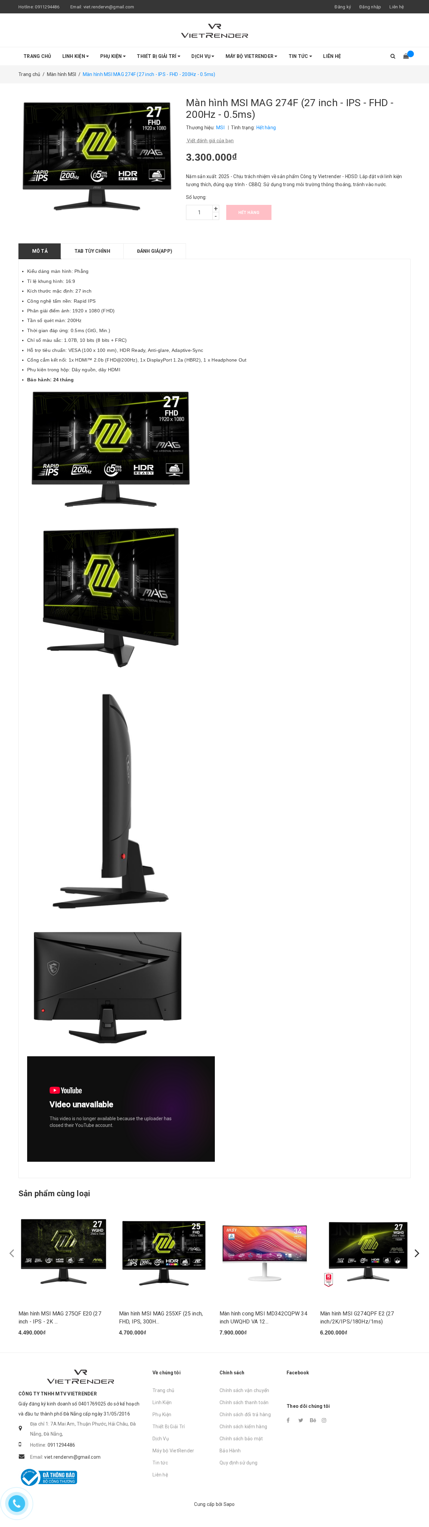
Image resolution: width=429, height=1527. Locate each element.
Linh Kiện (74, 56)
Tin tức (299, 56)
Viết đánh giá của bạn (210, 140)
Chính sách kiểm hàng (243, 1426)
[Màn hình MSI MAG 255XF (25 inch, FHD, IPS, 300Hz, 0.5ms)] (164, 1253)
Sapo (229, 1504)
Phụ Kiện (111, 56)
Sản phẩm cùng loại (54, 1193)
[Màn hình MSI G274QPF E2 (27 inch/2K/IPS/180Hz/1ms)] (365, 1253)
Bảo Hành (230, 1450)
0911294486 (47, 6)
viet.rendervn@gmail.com (108, 6)
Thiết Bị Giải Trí (157, 56)
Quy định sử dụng (238, 1462)
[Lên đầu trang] (417, 1507)
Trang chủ (37, 56)
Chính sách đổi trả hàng (245, 1414)
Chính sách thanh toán (244, 1402)
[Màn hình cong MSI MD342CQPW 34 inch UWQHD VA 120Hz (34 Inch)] (265, 1253)
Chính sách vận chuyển (244, 1390)
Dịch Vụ (201, 56)
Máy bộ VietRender (250, 56)
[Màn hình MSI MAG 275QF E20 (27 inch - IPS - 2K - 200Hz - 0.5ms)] (63, 1253)
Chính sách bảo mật (241, 1438)
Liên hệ (396, 6)
